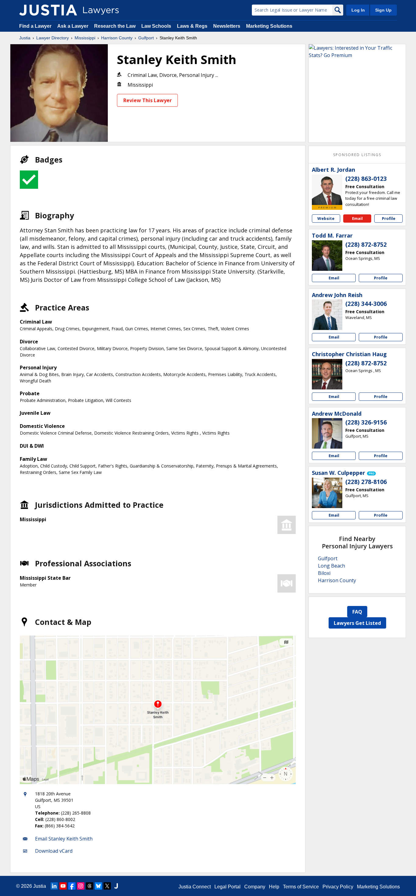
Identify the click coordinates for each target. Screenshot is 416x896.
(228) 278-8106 (366, 482)
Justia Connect (194, 886)
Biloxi (324, 573)
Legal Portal (227, 886)
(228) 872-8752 (366, 245)
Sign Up (383, 10)
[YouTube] (63, 886)
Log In (358, 10)
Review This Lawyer (147, 100)
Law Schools (156, 26)
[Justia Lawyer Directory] (48, 10)
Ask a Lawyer (73, 26)
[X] (107, 886)
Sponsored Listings (357, 154)
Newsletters (226, 26)
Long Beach (331, 565)
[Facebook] (72, 886)
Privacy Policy (338, 886)
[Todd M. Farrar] (327, 255)
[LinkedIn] (54, 886)
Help (274, 886)
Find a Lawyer (35, 26)
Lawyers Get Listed (357, 623)
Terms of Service (301, 886)
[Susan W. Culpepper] (327, 493)
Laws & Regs (192, 26)
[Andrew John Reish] (327, 314)
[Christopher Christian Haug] (327, 374)
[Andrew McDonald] (327, 433)
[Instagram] (80, 886)
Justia (24, 37)
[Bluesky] (98, 886)
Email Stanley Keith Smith (64, 838)
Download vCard (53, 851)
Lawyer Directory (52, 37)
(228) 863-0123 (366, 179)
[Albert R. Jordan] (327, 189)
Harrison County (116, 37)
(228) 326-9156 (366, 422)
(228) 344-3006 (366, 304)
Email (357, 218)
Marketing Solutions (269, 26)
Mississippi (85, 37)
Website (325, 218)
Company (254, 886)
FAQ (357, 611)
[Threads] (89, 886)
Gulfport (146, 37)
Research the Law (115, 26)
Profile (388, 218)
